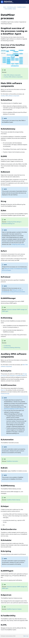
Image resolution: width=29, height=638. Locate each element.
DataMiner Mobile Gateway (13, 499)
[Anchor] (23, 34)
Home (4, 7)
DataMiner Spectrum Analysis (14, 609)
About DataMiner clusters (10, 8)
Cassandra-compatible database (17, 375)
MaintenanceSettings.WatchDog (12, 347)
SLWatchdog (7, 345)
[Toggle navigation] (26, 1)
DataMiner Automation (12, 461)
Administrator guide (11, 7)
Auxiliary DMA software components (13, 77)
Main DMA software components (12, 75)
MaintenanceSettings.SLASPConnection (14, 408)
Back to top (26, 635)
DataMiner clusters (21, 7)
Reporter (3, 390)
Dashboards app (5, 393)
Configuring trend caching (17, 244)
